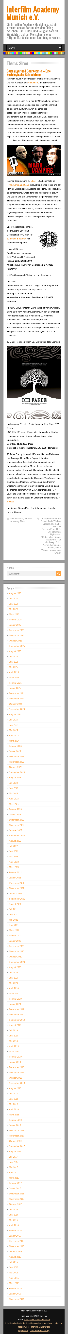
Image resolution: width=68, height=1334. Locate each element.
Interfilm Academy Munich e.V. (32, 13)
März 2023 (14, 804)
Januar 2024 (15, 751)
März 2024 (14, 741)
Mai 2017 (13, 1167)
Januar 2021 (15, 941)
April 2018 (14, 1109)
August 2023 (15, 777)
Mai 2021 (13, 920)
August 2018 (15, 1088)
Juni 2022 (13, 851)
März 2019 (14, 1051)
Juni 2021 (13, 914)
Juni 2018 (13, 1099)
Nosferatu (51, 539)
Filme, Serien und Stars (18, 185)
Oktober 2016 (15, 1204)
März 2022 (14, 867)
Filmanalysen (16, 518)
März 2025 (14, 677)
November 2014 (16, 1299)
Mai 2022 (13, 856)
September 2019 (17, 1020)
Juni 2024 (13, 725)
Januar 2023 (15, 814)
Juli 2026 (13, 598)
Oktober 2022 (15, 830)
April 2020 (14, 988)
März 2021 (14, 930)
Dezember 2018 (16, 1067)
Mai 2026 (13, 609)
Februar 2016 (15, 1230)
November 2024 (16, 698)
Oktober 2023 (15, 767)
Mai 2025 (13, 667)
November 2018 (16, 1072)
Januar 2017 (15, 1188)
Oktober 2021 (15, 893)
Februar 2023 (15, 809)
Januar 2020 (15, 1004)
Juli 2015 (13, 1262)
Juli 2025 (13, 656)
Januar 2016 (15, 1236)
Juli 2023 (13, 783)
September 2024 (17, 709)
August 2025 (15, 651)
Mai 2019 (13, 1041)
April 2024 (14, 735)
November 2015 (16, 1246)
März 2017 (14, 1178)
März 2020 (14, 993)
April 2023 (14, 799)
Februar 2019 (15, 1057)
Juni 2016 (13, 1215)
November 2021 (16, 888)
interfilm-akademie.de (15, 1323)
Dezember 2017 (16, 1130)
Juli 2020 (13, 972)
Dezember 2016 (16, 1193)
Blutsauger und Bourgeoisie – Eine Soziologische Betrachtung (29, 72)
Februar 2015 (15, 1288)
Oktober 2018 (15, 1078)
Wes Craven (57, 551)
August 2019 (15, 1025)
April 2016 (14, 1225)
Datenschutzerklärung (40, 1330)
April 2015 (14, 1278)
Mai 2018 (13, 1104)
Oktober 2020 (15, 956)
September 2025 (17, 646)
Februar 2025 (15, 683)
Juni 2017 (13, 1162)
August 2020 (15, 967)
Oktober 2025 (15, 641)
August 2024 (15, 714)
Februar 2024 (15, 746)
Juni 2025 (13, 662)
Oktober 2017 (15, 1141)
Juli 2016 (13, 1209)
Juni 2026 (13, 604)
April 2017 (14, 1172)
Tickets (10, 501)
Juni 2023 (13, 788)
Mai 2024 (13, 730)
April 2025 (14, 672)
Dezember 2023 (16, 756)
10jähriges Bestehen (16, 238)
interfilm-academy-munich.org (39, 1323)
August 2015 (15, 1257)
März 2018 (14, 1114)
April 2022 (14, 862)
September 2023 (17, 772)
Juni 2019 (13, 1035)
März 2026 (14, 614)
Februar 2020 (15, 999)
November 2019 (16, 1014)
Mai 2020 (13, 983)
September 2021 (17, 899)
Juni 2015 (13, 1267)
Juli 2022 (13, 846)
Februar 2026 (15, 619)
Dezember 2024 (16, 693)
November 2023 (16, 762)
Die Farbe (56, 524)
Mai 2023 (13, 793)
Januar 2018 (15, 1125)
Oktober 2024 (15, 704)
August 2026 (15, 593)
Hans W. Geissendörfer (51, 527)
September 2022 (17, 835)
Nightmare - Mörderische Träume (51, 535)
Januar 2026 (15, 625)
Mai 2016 (13, 1220)
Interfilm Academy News (21, 520)
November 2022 (16, 825)
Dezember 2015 (16, 1241)
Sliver (33, 181)
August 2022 (15, 841)
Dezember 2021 (16, 883)
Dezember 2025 (16, 630)
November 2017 (16, 1136)
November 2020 (16, 951)
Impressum (23, 1330)
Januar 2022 (15, 877)
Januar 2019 (15, 1062)
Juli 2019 (13, 1030)
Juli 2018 (13, 1093)
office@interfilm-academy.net (37, 1320)
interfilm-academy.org (40, 1327)
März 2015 (14, 1283)
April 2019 (14, 1046)
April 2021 (14, 925)
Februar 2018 (15, 1120)
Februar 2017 (15, 1183)
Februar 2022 (15, 872)
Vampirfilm (33, 82)
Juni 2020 (13, 978)
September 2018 (17, 1083)
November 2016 (16, 1199)
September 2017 (17, 1146)
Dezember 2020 (16, 946)
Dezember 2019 (16, 1009)
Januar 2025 (15, 688)
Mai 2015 (13, 1272)
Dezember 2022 (16, 820)
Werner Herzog (48, 550)
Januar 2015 (15, 1294)
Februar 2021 (15, 935)
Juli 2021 (13, 909)
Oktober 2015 (15, 1251)
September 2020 (17, 962)
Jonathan (56, 532)
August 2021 (15, 904)
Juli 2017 (13, 1157)
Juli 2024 (13, 720)
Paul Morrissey (53, 541)
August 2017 (15, 1151)
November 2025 (16, 635)
